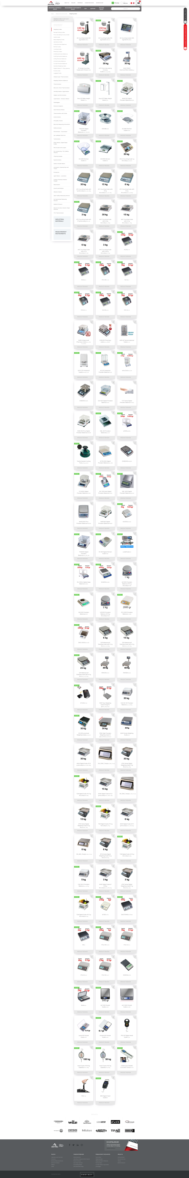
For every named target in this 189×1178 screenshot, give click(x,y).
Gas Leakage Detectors (60, 135)
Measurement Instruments (61, 13)
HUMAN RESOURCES (89, 2)
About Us (120, 1154)
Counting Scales (57, 49)
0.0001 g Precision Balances (60, 56)
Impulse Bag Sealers (77, 1164)
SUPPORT (92, 8)
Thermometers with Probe (60, 113)
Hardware (53, 1159)
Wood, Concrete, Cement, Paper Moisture (62, 208)
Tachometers (57, 139)
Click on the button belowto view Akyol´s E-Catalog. (113, 1145)
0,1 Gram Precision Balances (60, 63)
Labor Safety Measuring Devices (62, 195)
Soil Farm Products (55, 1162)
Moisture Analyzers (58, 106)
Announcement (121, 1157)
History (119, 1160)
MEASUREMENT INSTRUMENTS (73, 8)
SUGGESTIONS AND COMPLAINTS (185, 36)
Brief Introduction (121, 1162)
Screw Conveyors (77, 1160)
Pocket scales (57, 70)
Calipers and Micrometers (60, 95)
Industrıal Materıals (78, 1154)
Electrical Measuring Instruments (62, 124)
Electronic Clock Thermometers (62, 87)
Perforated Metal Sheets (78, 1166)
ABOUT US (67, 2)
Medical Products (58, 204)
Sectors (53, 1154)
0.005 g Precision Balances (60, 44)
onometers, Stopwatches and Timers (61, 168)
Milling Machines (77, 1157)
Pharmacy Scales (58, 51)
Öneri (77, 20)
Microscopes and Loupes (60, 147)
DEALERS (73, 2)
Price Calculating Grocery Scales (61, 34)
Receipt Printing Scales (59, 32)
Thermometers (57, 84)
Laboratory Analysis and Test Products (81, 1159)
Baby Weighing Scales (59, 39)
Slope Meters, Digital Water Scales (60, 143)
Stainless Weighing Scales (60, 66)
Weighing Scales (58, 29)
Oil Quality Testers (58, 120)
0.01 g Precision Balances (60, 61)
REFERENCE (80, 2)
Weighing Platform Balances (61, 80)
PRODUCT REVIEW (82, 44)
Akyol (52, 13)
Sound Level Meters (59, 188)
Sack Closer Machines (77, 1162)
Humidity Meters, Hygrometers (61, 91)
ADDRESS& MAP (99, 2)
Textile (52, 1166)
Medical (52, 1164)
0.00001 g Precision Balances (61, 54)
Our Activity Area (121, 1159)
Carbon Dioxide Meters (59, 163)
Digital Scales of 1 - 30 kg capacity (62, 68)
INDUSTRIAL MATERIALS (55, 8)
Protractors (56, 172)
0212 (125, 3)
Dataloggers (57, 102)
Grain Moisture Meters (59, 109)
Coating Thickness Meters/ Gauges (60, 180)
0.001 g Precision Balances (60, 58)
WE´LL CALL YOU (185, 14)
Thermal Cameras (58, 156)
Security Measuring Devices (57, 1160)
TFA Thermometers (59, 212)
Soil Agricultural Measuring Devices (60, 200)
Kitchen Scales (57, 46)
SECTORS (101, 8)
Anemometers (57, 117)
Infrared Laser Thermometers (61, 76)
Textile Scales (57, 37)
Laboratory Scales (58, 42)
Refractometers (58, 128)
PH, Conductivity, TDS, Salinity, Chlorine (61, 152)
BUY (86, 8)
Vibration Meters (58, 191)
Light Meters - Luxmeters (60, 175)
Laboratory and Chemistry (57, 1157)
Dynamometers (57, 159)
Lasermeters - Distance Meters (61, 98)
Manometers (57, 184)
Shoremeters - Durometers (60, 131)
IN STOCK (98, 20)
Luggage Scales (57, 73)
